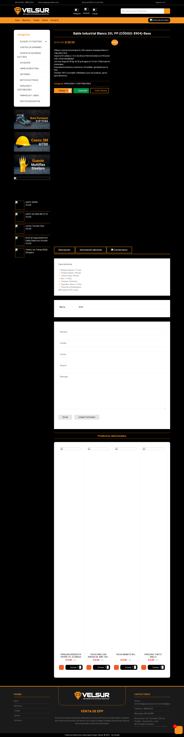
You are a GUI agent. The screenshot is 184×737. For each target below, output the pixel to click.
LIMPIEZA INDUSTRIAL (29, 68)
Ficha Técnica (101, 91)
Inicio (17, 20)
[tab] (64, 250)
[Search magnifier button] (167, 11)
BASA (81, 307)
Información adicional (91, 250)
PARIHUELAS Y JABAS (29, 95)
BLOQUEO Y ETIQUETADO (31, 41)
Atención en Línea (161, 20)
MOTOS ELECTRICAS (29, 80)
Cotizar (62, 91)
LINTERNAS (25, 74)
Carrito (45, 20)
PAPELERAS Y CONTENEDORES (77, 84)
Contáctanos (120, 250)
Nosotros (26, 20)
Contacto (55, 20)
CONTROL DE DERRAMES (31, 47)
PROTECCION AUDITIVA (30, 101)
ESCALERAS (25, 63)
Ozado (117, 735)
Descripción (64, 250)
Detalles (61, 667)
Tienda (36, 20)
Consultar (82, 91)
